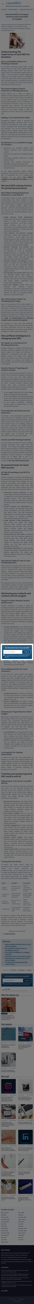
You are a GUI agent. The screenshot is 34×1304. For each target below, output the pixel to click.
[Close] (30, 647)
